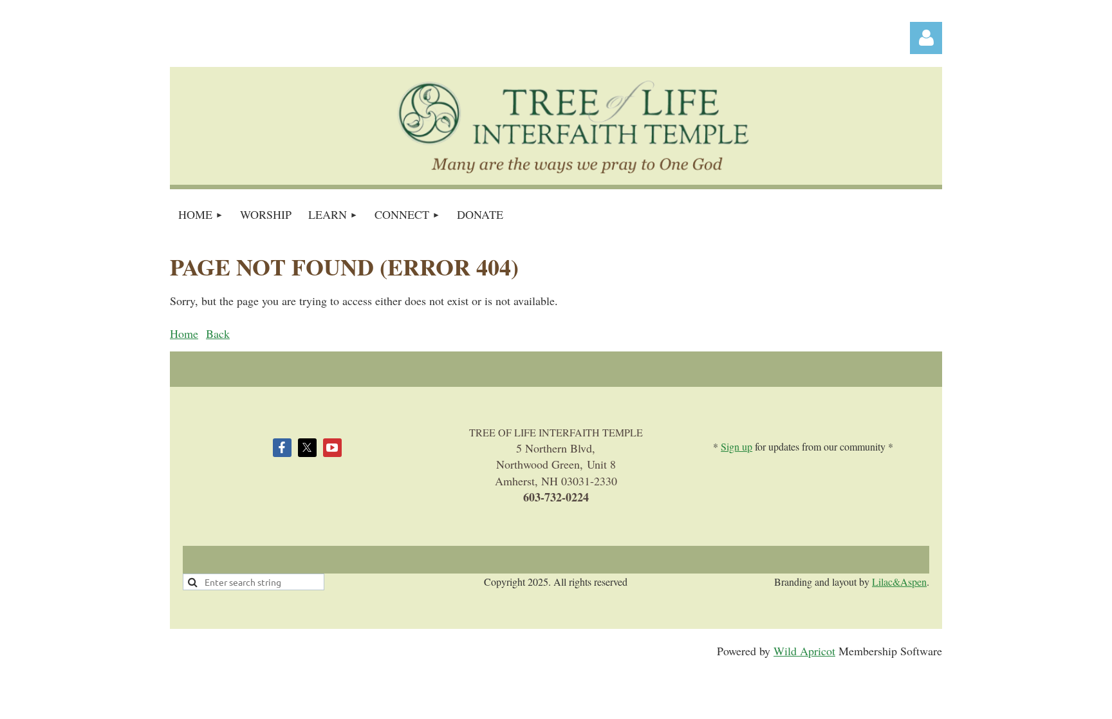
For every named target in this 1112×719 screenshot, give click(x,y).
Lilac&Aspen (899, 581)
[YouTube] (332, 447)
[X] (307, 447)
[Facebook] (282, 447)
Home (184, 333)
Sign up (736, 446)
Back (218, 333)
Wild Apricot (804, 650)
